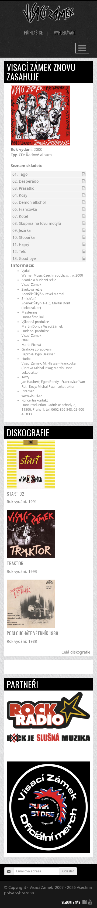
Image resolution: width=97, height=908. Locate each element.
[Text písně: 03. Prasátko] (83, 188)
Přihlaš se (33, 32)
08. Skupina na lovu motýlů (36, 223)
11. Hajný (20, 244)
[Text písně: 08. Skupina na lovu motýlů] (83, 223)
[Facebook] (84, 902)
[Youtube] (90, 902)
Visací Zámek (41, 887)
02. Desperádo (25, 181)
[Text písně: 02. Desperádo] (83, 181)
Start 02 (15, 493)
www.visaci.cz (32, 395)
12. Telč (19, 251)
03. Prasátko (23, 188)
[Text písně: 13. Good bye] (83, 258)
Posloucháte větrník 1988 (32, 633)
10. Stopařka (23, 237)
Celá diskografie (75, 652)
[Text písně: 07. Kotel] (83, 216)
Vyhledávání (65, 32)
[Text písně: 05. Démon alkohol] (83, 202)
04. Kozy (19, 195)
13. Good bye (24, 258)
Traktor (15, 563)
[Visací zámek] (48, 12)
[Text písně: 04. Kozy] (83, 195)
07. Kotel (20, 216)
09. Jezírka (21, 230)
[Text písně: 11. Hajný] (83, 244)
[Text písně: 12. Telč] (83, 251)
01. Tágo (19, 174)
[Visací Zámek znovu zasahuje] (40, 115)
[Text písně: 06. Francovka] (83, 209)
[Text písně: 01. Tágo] (83, 174)
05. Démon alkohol (29, 202)
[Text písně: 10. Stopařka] (83, 237)
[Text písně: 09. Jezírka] (83, 230)
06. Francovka (24, 209)
